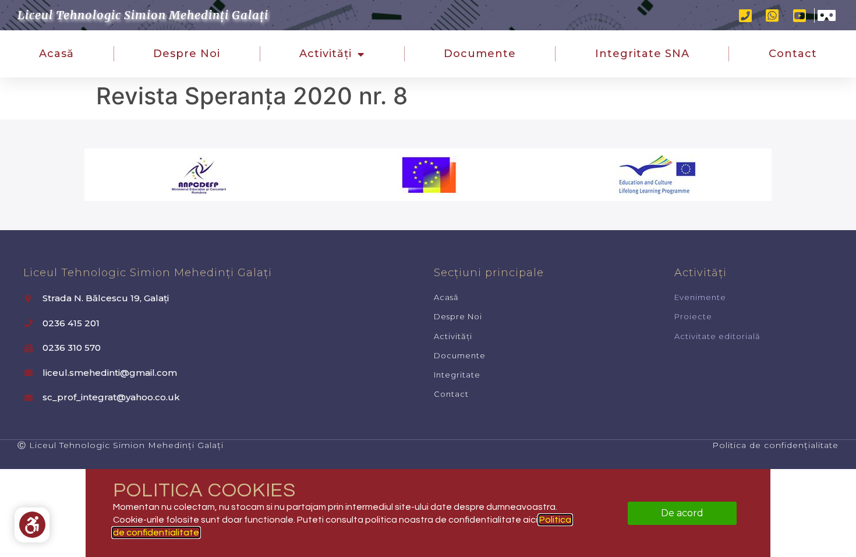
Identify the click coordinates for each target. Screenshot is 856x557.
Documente (480, 53)
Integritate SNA (642, 53)
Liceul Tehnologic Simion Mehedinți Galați (142, 15)
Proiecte (693, 316)
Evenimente (700, 297)
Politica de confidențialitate (775, 445)
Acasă (56, 53)
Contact (793, 53)
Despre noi (186, 53)
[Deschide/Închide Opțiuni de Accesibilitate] (32, 525)
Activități (325, 53)
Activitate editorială (717, 336)
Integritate (457, 374)
